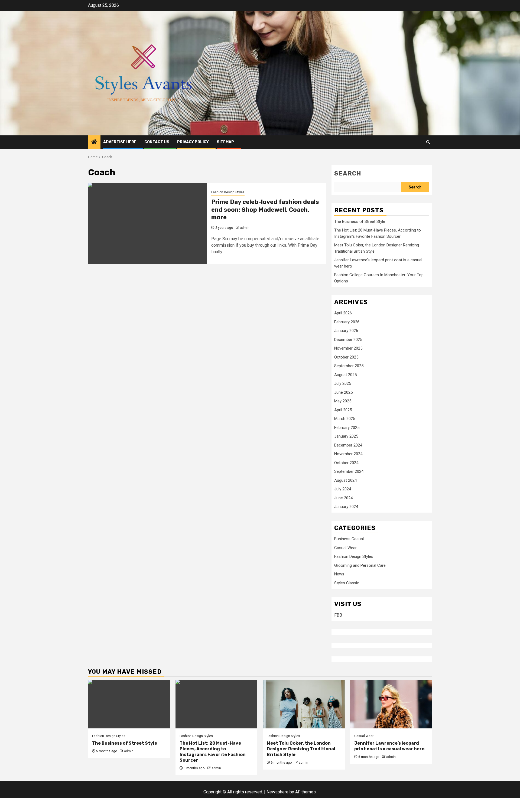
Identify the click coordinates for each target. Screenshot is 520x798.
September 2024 (348, 471)
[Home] (94, 142)
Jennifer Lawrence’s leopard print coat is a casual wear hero (389, 746)
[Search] (428, 142)
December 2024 (348, 445)
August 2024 (345, 480)
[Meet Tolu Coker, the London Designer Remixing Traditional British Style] (304, 704)
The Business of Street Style (359, 221)
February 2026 (346, 322)
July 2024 (342, 489)
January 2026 (346, 330)
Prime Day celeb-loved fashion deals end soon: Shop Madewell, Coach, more (265, 209)
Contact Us (156, 142)
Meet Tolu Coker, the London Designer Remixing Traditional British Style (301, 749)
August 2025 (345, 374)
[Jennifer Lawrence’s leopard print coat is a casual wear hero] (391, 704)
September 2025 (348, 365)
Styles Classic (346, 583)
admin (244, 228)
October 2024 (346, 462)
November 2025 (348, 348)
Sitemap (225, 142)
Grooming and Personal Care (360, 565)
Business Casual (349, 538)
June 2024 (343, 498)
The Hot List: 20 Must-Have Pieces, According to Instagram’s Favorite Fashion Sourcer (213, 752)
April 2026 (343, 313)
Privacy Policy (193, 142)
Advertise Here (119, 142)
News (339, 574)
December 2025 (348, 339)
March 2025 (344, 418)
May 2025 (342, 401)
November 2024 (348, 453)
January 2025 (346, 436)
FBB (338, 615)
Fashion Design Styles (228, 192)
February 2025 (346, 427)
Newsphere (277, 791)
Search (347, 173)
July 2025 (342, 383)
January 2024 (346, 506)
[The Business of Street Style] (129, 704)
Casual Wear (345, 547)
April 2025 (343, 410)
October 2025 (346, 357)
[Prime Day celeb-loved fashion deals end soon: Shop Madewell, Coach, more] (147, 223)
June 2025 (343, 392)
